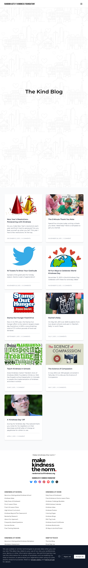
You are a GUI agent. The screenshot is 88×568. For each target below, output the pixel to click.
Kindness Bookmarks (52, 525)
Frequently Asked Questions (14, 522)
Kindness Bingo (51, 516)
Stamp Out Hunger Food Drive (20, 318)
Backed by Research (11, 516)
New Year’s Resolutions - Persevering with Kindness (19, 220)
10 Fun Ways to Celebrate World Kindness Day (62, 272)
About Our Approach (11, 519)
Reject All (67, 557)
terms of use (50, 560)
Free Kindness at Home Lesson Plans (58, 498)
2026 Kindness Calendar (53, 504)
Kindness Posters (51, 510)
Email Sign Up (50, 544)
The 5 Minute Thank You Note (61, 219)
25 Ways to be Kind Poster (54, 528)
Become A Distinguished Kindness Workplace (19, 541)
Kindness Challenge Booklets (55, 501)
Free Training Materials (12, 528)
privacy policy (36, 560)
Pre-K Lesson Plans (11, 504)
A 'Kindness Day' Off (16, 420)
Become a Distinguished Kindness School (18, 495)
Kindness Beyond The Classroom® (16, 513)
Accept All (79, 557)
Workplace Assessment (12, 544)
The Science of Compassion (60, 369)
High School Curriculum (12, 510)
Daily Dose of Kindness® (12, 501)
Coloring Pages (51, 513)
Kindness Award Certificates (55, 522)
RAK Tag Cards (50, 519)
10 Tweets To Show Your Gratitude (22, 271)
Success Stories (9, 525)
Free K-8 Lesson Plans (12, 507)
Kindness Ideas (9, 498)
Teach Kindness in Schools (18, 369)
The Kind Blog (50, 541)
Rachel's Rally (54, 318)
